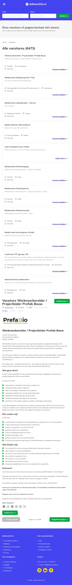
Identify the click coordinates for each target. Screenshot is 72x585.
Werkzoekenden (44, 544)
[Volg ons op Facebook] (51, 570)
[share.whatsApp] (16, 506)
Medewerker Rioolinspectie (17, 188)
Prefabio (5, 311)
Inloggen (7, 565)
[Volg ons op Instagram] (39, 570)
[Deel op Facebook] (4, 506)
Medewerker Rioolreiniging (17, 166)
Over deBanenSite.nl (11, 541)
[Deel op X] (8, 506)
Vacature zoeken (44, 547)
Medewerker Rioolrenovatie (17, 210)
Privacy (6, 553)
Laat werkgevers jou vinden (17, 147)
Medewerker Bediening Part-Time (20, 77)
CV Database (8, 568)
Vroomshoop (9, 307)
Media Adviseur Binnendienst (18, 125)
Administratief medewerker (17, 279)
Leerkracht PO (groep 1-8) (16, 254)
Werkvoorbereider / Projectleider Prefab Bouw (25, 55)
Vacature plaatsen (10, 562)
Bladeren (7, 544)
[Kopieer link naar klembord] (24, 506)
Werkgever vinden (45, 550)
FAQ (40, 541)
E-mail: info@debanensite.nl (48, 565)
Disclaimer (7, 550)
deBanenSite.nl (38, 580)
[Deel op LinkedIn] (12, 506)
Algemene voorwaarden (12, 547)
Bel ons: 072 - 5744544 (47, 562)
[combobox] (15, 16)
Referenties (8, 571)
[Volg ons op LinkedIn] (45, 570)
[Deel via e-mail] (20, 506)
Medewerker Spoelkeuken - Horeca (20, 103)
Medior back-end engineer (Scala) (19, 232)
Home (4, 42)
